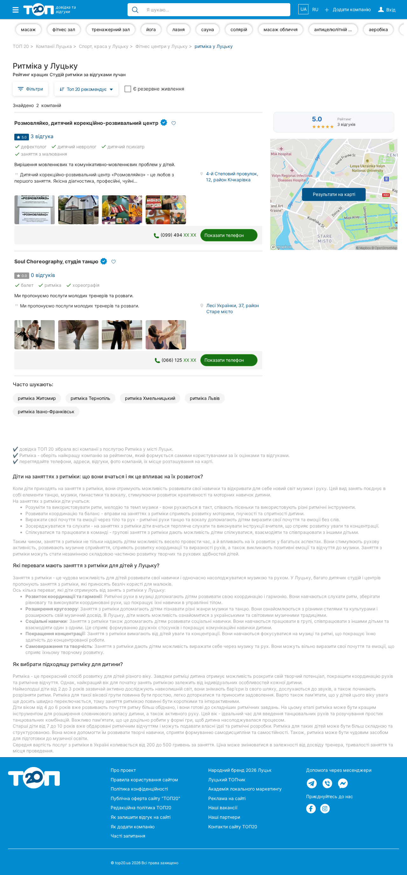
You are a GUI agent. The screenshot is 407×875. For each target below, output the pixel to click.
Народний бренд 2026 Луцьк (240, 770)
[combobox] (86, 89)
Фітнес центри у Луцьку (161, 46)
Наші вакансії (222, 807)
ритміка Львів (205, 398)
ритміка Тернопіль (90, 398)
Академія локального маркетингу (245, 788)
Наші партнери (224, 817)
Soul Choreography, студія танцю (56, 261)
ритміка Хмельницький (150, 398)
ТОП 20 (21, 46)
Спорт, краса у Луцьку (103, 46)
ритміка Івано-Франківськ (46, 411)
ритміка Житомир (37, 398)
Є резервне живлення (158, 89)
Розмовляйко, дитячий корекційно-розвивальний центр (86, 123)
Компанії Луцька (54, 46)
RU (315, 9)
